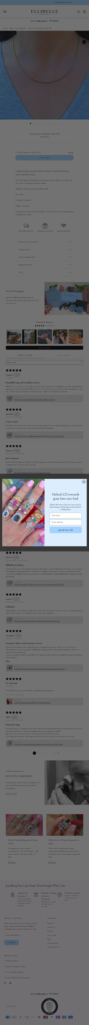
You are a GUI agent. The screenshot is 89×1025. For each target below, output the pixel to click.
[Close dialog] (84, 482)
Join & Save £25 (65, 530)
